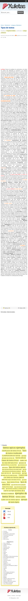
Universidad (5, 536)
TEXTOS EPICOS (20, 458)
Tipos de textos (7, 27)
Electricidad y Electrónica (8, 557)
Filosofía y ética (6, 547)
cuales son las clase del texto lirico (14, 461)
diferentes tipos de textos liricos (11, 480)
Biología (5, 549)
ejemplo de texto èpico (17, 500)
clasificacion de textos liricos (11, 451)
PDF (9, 517)
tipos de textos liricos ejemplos (18, 484)
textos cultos (20, 497)
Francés (5, 566)
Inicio (2, 25)
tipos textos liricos (13, 482)
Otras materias (6, 543)
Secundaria (5, 532)
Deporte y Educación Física (9, 578)
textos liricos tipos (7, 487)
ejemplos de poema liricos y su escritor (13, 464)
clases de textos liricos (10, 460)
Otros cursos (6, 539)
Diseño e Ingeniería (7, 580)
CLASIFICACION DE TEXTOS (11, 456)
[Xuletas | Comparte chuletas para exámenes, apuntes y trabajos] (14, 9)
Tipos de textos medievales (16, 451)
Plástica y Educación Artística (9, 581)
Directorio (7, 25)
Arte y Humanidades (7, 584)
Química (5, 552)
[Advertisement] (14, 19)
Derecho (5, 561)
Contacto (13, 595)
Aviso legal (18, 595)
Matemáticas (6, 548)
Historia (5, 545)
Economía (5, 559)
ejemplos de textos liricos (14, 495)
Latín (4, 569)
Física (4, 551)
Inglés (4, 553)
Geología (5, 574)
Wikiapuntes (13, 598)
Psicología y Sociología (8, 582)
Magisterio (5, 563)
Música (4, 576)
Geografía (5, 555)
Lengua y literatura (16, 25)
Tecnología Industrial (7, 573)
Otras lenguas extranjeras (9, 572)
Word (9, 511)
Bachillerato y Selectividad (9, 534)
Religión (5, 577)
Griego (4, 570)
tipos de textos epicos (17, 467)
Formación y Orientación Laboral (10, 565)
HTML (9, 514)
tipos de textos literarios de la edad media (11, 469)
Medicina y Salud (7, 564)
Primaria (5, 531)
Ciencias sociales (7, 560)
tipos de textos (16, 473)
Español (5, 568)
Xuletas (9, 595)
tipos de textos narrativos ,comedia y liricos (16, 488)
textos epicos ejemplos (14, 447)
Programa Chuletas (10, 30)
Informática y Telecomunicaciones (10, 556)
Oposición (5, 537)
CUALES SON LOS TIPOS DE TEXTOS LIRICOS (15, 476)
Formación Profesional (8, 535)
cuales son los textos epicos (10, 500)
